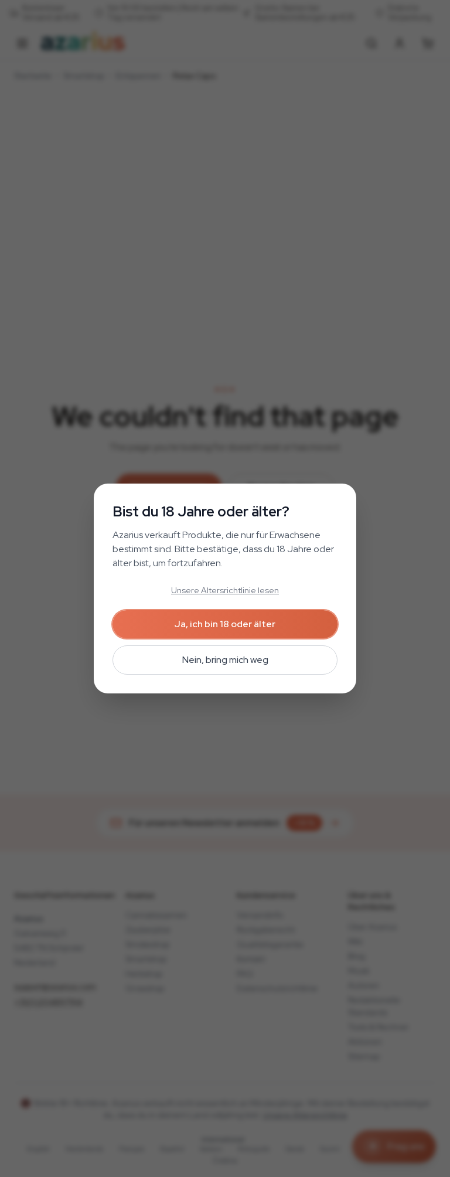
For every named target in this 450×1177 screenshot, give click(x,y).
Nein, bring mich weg (225, 660)
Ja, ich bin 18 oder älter (225, 624)
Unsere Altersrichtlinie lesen (225, 590)
